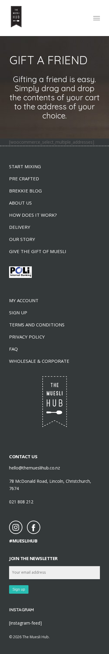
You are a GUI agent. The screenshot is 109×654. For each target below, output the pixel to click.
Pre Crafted (24, 178)
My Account (23, 300)
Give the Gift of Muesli (37, 251)
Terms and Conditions (36, 325)
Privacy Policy (27, 337)
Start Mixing (25, 166)
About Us (20, 203)
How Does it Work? (33, 215)
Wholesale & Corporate (39, 361)
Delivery (19, 227)
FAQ (13, 349)
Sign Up (18, 312)
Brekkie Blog (25, 191)
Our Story (22, 239)
